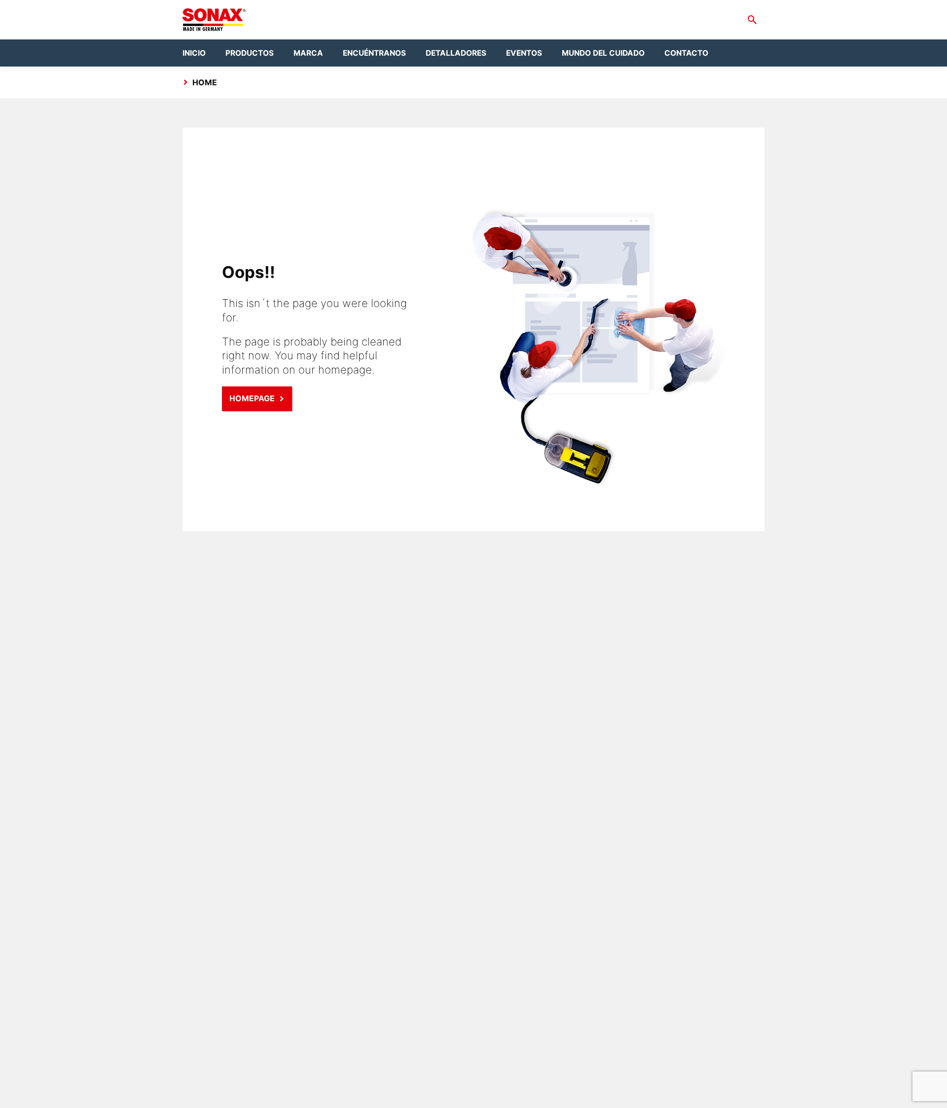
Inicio (194, 53)
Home (204, 82)
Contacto (686, 53)
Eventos (524, 53)
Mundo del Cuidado (603, 53)
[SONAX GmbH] (214, 19)
